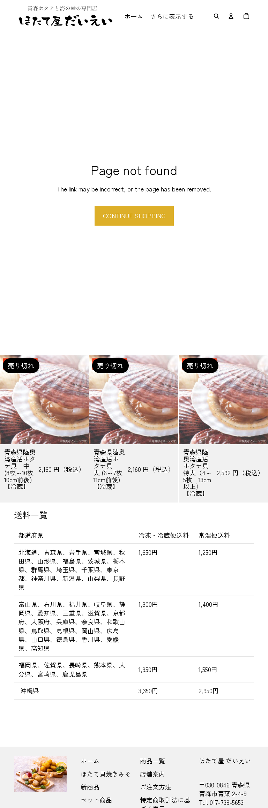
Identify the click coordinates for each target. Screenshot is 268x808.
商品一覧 (152, 760)
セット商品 (96, 799)
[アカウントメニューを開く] (231, 16)
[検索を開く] (216, 16)
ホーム (90, 760)
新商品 (90, 786)
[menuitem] (172, 16)
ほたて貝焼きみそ (106, 773)
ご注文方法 (155, 786)
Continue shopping (134, 215)
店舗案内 (152, 773)
